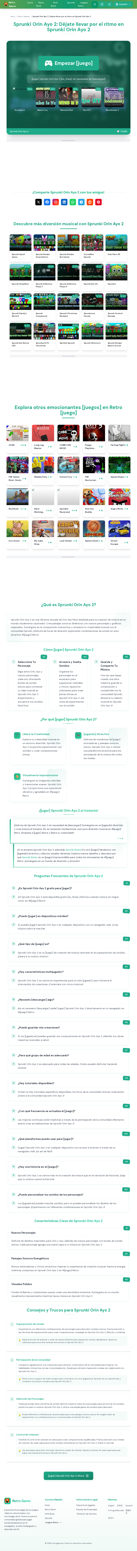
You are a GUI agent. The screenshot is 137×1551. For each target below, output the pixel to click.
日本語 (120, 1505)
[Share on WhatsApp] (73, 202)
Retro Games (24, 16)
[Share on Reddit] (90, 202)
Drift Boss (54, 4)
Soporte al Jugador (85, 1505)
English (111, 1505)
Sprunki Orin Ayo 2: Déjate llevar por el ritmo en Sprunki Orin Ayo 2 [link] (62, 16)
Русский (120, 1510)
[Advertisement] (68, 160)
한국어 (111, 1518)
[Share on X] (38, 202)
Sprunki (71, 2)
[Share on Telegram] (81, 202)
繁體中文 (128, 1511)
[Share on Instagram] (55, 202)
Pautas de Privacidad (86, 1509)
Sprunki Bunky (73, 849)
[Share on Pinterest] (98, 202)
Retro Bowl (40, 4)
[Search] (95, 4)
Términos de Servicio (86, 1513)
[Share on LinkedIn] (64, 202)
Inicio (30, 2)
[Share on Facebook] (47, 202)
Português (111, 1510)
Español (129, 1505)
